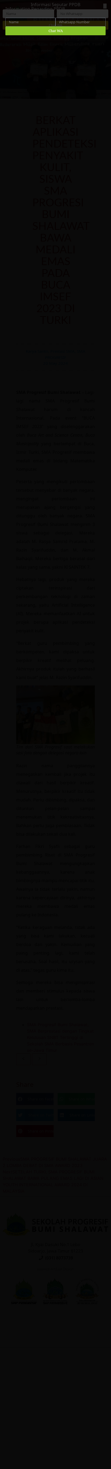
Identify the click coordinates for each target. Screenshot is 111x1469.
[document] (55, 734)
